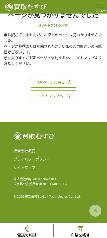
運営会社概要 (24, 150)
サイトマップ (24, 167)
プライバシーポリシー (32, 159)
